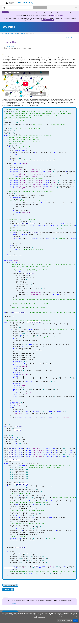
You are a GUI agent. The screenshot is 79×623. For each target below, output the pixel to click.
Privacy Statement (68, 613)
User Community (25, 2)
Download (6, 12)
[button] (3, 54)
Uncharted (22, 33)
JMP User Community (7, 33)
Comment (13, 603)
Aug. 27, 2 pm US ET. (47, 20)
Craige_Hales (10, 46)
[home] (8, 2)
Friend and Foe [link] (30, 33)
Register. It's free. (57, 15)
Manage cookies (61, 620)
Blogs (16, 33)
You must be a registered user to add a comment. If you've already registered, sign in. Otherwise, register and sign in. (39, 600)
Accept (75, 620)
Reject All (69, 620)
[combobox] (17, 7)
